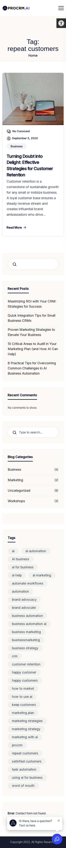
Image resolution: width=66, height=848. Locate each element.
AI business (20, 559)
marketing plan (23, 713)
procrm (17, 745)
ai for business (23, 567)
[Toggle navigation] (61, 8)
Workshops (16, 501)
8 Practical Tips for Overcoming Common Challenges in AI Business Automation (32, 368)
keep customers (24, 705)
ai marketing (42, 575)
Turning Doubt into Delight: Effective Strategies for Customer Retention (30, 165)
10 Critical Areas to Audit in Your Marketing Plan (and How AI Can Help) (33, 349)
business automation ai (29, 624)
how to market (23, 688)
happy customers (25, 680)
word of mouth (23, 786)
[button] (61, 23)
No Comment (21, 131)
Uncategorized (19, 490)
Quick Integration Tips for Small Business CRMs (31, 318)
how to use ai (22, 697)
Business (14, 469)
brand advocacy (24, 599)
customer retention (26, 664)
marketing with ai (25, 737)
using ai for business (27, 777)
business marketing (26, 632)
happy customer (24, 672)
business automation (27, 616)
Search (15, 264)
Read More (14, 227)
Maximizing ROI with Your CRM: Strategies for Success (32, 303)
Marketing (15, 480)
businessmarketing (26, 640)
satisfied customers (26, 761)
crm (15, 656)
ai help (17, 575)
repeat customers (25, 753)
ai (13, 551)
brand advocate (24, 608)
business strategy (25, 648)
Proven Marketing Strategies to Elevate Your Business (31, 332)
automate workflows (27, 583)
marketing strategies (27, 721)
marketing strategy (26, 729)
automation (20, 591)
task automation (24, 769)
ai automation (35, 551)
